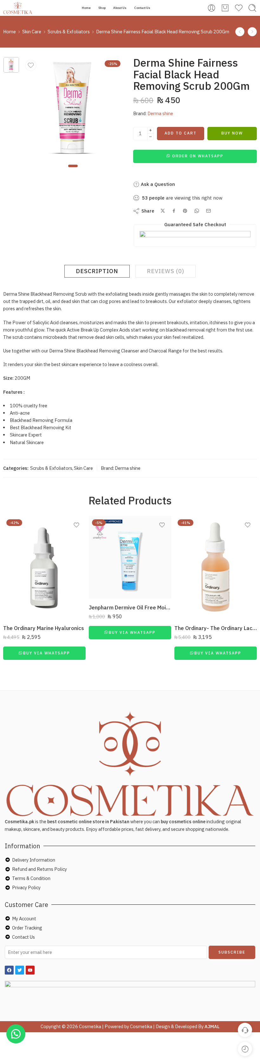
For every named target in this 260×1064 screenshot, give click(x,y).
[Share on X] (162, 210)
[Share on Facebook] (174, 210)
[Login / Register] (211, 7)
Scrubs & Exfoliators (69, 32)
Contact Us (142, 8)
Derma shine (160, 113)
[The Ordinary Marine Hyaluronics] (44, 567)
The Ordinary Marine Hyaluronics (43, 628)
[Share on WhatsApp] (196, 210)
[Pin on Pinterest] (185, 210)
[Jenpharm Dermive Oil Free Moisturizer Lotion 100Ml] (130, 557)
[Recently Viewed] (245, 1049)
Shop (102, 8)
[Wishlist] (31, 65)
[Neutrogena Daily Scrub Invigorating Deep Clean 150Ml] (252, 31)
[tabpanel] (73, 109)
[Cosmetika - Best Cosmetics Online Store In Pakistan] (18, 8)
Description (97, 271)
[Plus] (150, 130)
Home (86, 8)
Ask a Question (157, 184)
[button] (195, 156)
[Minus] (150, 137)
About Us (120, 8)
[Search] (252, 7)
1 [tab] (73, 171)
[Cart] (225, 7)
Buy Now (232, 133)
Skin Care (31, 32)
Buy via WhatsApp (46, 653)
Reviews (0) (165, 271)
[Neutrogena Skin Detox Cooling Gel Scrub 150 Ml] (239, 31)
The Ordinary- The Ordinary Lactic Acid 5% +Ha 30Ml (215, 628)
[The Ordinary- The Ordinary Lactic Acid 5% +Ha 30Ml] (215, 567)
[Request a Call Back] (245, 1030)
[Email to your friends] (208, 210)
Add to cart (181, 133)
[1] (11, 65)
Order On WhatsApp (198, 156)
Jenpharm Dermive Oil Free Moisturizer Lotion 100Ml (130, 607)
